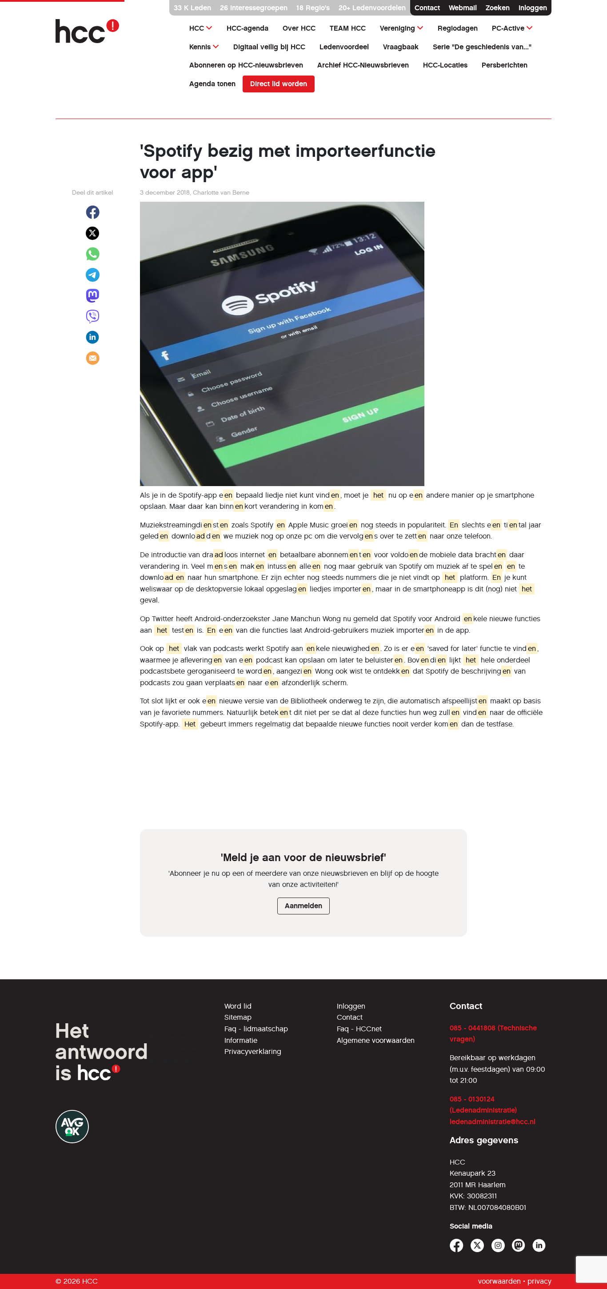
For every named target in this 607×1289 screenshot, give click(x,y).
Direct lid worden (278, 84)
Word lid (238, 1006)
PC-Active (508, 28)
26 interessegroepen (254, 8)
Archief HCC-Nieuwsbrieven (363, 65)
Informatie (240, 1040)
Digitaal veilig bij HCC (269, 47)
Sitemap (238, 1017)
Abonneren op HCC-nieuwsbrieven (246, 65)
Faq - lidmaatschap (256, 1029)
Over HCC (299, 28)
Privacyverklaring (252, 1051)
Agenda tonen (212, 84)
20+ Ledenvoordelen (372, 8)
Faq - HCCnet (359, 1029)
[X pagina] (477, 1246)
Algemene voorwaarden (376, 1040)
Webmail (463, 8)
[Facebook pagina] (456, 1246)
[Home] (114, 31)
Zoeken (498, 8)
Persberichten (504, 65)
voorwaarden (499, 1281)
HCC (196, 28)
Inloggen (533, 8)
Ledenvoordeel (344, 47)
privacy (539, 1281)
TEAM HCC (348, 28)
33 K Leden (192, 8)
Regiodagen (458, 28)
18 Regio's (313, 8)
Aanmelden (303, 906)
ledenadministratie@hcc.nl (492, 1121)
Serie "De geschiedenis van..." (482, 47)
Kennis (200, 47)
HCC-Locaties (445, 65)
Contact (427, 8)
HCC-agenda (247, 28)
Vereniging (397, 28)
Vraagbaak (401, 47)
